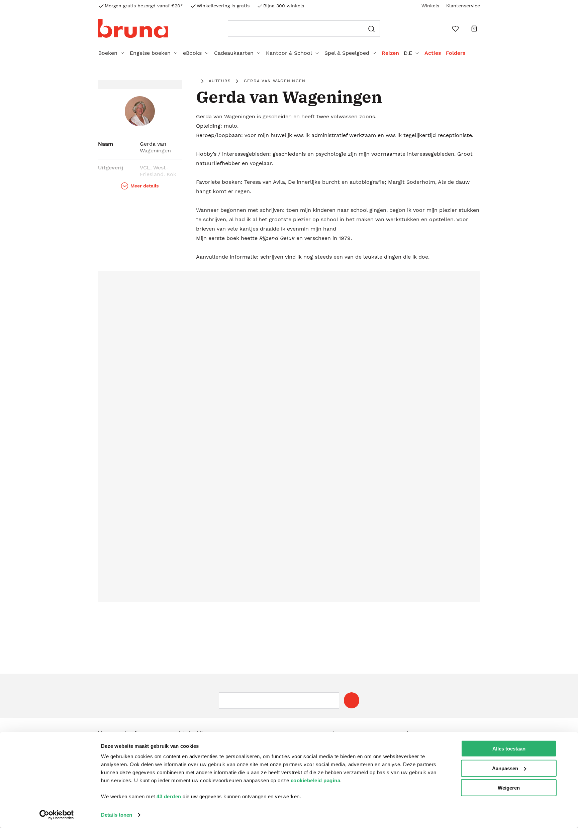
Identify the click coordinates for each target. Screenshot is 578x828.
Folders (456, 53)
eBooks (192, 53)
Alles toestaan (508, 748)
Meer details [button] (144, 185)
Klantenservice (463, 5)
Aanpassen (505, 768)
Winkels (430, 5)
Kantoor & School (289, 53)
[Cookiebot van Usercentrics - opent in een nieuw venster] (56, 815)
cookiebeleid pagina (316, 780)
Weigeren (509, 788)
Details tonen (116, 815)
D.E (408, 53)
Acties (432, 53)
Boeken (107, 53)
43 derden (169, 796)
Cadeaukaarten (234, 53)
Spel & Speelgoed (346, 53)
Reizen (390, 53)
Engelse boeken (150, 53)
